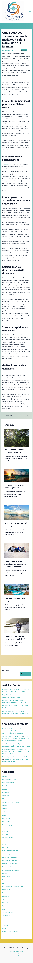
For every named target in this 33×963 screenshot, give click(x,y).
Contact (16, 953)
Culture (5, 808)
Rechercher (5, 670)
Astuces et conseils (9, 779)
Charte (4, 799)
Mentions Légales (16, 951)
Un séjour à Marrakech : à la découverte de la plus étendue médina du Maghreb (16, 731)
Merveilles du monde (9, 867)
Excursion (5, 847)
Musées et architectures (11, 870)
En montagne (7, 841)
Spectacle (5, 906)
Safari (4, 899)
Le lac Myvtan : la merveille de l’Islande (16, 757)
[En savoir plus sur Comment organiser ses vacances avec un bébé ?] (16, 625)
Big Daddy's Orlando (9, 729)
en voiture (5, 844)
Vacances (24, 50)
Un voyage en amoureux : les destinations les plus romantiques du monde (15, 738)
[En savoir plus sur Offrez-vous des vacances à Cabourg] (16, 512)
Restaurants (6, 893)
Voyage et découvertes (10, 935)
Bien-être (5, 786)
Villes (4, 928)
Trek (4, 919)
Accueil (16, 956)
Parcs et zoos (7, 880)
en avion (5, 831)
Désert (4, 815)
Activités (5, 776)
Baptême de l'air (8, 782)
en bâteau (5, 834)
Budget (4, 789)
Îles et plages (7, 854)
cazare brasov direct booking (12, 736)
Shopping (5, 902)
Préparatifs (6, 889)
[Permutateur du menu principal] (30, 11)
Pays (4, 883)
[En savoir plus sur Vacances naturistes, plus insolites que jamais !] (16, 475)
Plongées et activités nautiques (13, 886)
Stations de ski (7, 912)
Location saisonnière (9, 863)
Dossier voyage (7, 825)
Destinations (6, 818)
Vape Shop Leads (8, 744)
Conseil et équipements (10, 802)
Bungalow (5, 792)
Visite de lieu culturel (10, 932)
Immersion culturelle (10, 857)
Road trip (5, 896)
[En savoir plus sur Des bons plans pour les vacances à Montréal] (16, 438)
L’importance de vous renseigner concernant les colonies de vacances (15, 564)
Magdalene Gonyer (8, 749)
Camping (5, 795)
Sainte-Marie (7, 164)
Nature (4, 873)
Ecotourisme (6, 828)
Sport (4, 909)
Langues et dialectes (9, 860)
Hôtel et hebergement (10, 851)
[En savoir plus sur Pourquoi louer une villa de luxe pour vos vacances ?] (16, 589)
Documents (6, 821)
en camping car (7, 838)
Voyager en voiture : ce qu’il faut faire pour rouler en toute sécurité (15, 751)
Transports (6, 915)
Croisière (5, 805)
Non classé (6, 876)
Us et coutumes (8, 922)
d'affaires (5, 812)
